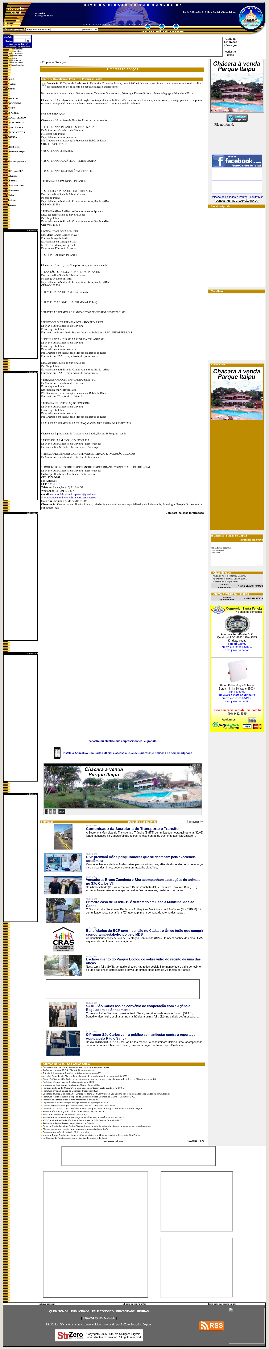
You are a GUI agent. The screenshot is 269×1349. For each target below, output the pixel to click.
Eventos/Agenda (220, 206)
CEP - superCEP (15, 171)
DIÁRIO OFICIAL (16, 122)
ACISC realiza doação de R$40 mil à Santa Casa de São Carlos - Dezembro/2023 (82, 1120)
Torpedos (12, 205)
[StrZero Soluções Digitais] (70, 1338)
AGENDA (12, 137)
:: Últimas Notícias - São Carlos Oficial (66, 1063)
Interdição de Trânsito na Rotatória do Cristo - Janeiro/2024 (71, 1085)
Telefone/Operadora (17, 161)
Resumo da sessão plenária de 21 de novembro (66, 1132)
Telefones (12, 200)
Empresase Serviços (230, 43)
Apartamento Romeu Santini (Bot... (230, 579)
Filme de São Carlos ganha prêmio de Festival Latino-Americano (74, 1111)
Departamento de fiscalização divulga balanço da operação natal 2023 (77, 1102)
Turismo (11, 89)
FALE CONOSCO (103, 1311)
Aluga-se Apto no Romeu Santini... (230, 576)
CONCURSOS (14, 103)
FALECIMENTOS (16, 132)
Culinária (12, 181)
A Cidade (12, 84)
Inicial (11, 79)
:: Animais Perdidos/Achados (230, 593)
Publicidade (219, 364)
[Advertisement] (20, 295)
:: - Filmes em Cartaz (229, 535)
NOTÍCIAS (13, 98)
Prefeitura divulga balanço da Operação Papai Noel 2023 (71, 1091)
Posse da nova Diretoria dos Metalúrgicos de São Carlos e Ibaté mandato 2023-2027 (84, 1117)
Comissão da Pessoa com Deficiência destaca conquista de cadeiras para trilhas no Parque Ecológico (92, 1108)
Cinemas (219, 535)
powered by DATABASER (99, 1318)
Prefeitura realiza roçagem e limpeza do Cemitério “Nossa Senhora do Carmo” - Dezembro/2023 (89, 1097)
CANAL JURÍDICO (17, 118)
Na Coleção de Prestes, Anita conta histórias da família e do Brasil (75, 1138)
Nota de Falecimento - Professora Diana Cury (65, 1114)
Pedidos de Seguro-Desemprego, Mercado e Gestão (68, 1123)
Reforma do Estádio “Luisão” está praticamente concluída (71, 1100)
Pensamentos (13, 190)
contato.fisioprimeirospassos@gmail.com (73, 494)
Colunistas (12, 176)
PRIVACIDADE (125, 1311)
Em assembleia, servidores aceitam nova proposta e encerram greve (76, 1067)
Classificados (14, 147)
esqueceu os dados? (17, 44)
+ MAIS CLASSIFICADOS (250, 586)
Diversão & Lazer (16, 185)
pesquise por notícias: (142, 821)
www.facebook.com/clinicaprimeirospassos (71, 497)
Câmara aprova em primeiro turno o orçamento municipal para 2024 (75, 1129)
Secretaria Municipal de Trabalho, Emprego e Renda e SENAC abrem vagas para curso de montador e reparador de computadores (106, 1094)
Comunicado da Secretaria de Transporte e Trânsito (132, 829)
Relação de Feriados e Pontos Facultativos (237, 196)
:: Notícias (46, 821)
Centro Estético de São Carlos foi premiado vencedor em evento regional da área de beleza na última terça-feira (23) (99, 1079)
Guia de (230, 38)
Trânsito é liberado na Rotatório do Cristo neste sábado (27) (72, 1073)
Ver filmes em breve (251, 539)
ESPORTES (13, 113)
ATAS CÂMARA (15, 127)
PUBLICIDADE (80, 1311)
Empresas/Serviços (16, 151)
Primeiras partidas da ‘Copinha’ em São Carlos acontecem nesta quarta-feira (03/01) (83, 1088)
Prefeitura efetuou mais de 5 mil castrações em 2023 (68, 1082)
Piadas (11, 195)
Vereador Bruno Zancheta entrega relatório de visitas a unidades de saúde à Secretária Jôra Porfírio (91, 1135)
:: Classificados (221, 572)
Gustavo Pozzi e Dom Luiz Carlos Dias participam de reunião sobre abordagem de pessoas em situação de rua (97, 1126)
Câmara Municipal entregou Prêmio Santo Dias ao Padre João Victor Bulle (79, 1105)
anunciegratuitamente (225, 585)
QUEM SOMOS (59, 1311)
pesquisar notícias (113, 1141)
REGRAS (143, 1311)
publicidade (32, 230)
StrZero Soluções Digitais (136, 1324)
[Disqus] (122, 575)
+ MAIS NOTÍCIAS (195, 1141)
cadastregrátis (230, 53)
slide (62, 811)
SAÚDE (11, 108)
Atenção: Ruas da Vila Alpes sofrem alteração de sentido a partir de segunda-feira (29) (84, 1076)
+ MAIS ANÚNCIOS (253, 598)
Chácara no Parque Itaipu (225, 582)
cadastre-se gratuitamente (17, 46)
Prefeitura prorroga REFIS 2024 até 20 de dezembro (68, 1070)
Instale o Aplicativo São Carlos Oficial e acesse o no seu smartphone (127, 753)
